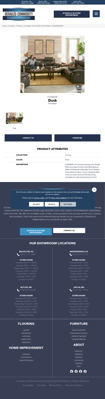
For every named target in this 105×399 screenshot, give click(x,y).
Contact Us (78, 360)
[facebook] (72, 371)
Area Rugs (26, 342)
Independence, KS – (60, 2)
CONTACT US (28, 138)
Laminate (26, 336)
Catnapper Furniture (78, 333)
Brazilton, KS (26, 251)
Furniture (11, 26)
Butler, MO (26, 287)
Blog (79, 366)
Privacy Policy (55, 385)
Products (19, 26)
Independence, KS (79, 251)
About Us (79, 354)
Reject (52, 204)
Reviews (78, 363)
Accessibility (28, 385)
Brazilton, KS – (27, 2)
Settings (68, 204)
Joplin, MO (78, 287)
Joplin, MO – (77, 2)
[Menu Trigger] (96, 13)
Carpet (26, 329)
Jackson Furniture (78, 336)
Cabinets (26, 354)
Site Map (41, 385)
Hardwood (26, 333)
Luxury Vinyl (26, 339)
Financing (77, 138)
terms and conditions (59, 198)
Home (5, 26)
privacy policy (40, 198)
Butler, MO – (43, 2)
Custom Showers (26, 360)
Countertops (26, 357)
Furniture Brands (79, 339)
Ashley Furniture (79, 329)
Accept (36, 204)
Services (78, 357)
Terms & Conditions (74, 385)
